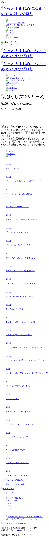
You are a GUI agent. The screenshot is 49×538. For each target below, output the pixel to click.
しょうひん (10, 505)
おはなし (9, 503)
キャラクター (11, 500)
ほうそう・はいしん (14, 498)
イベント (9, 508)
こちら (17, 530)
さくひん (9, 496)
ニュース (9, 493)
